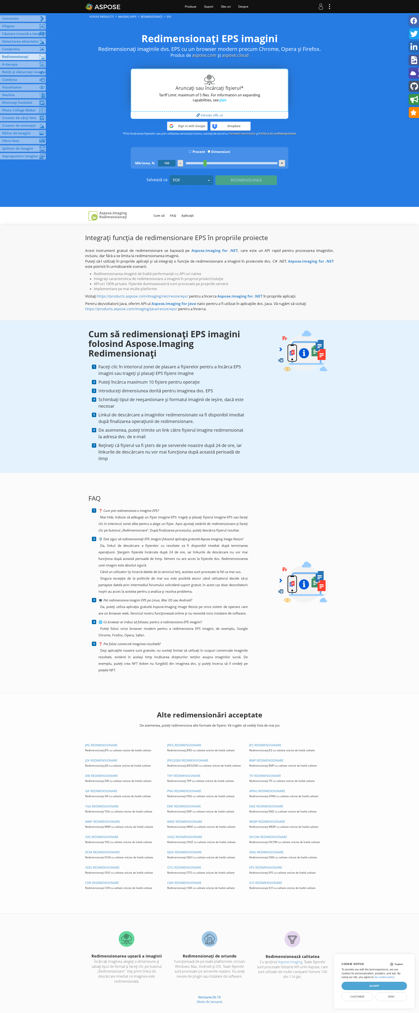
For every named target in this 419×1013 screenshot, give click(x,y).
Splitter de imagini (17, 148)
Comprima (11, 49)
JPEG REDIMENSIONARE (184, 745)
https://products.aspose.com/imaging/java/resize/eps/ (131, 308)
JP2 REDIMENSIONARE (265, 745)
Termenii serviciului (242, 133)
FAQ (173, 215)
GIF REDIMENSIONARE (101, 791)
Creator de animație (19, 125)
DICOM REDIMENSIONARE (268, 837)
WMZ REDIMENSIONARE (184, 821)
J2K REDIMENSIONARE (101, 760)
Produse (190, 6)
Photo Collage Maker (19, 110)
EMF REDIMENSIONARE (184, 806)
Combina (9, 79)
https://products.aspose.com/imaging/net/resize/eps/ (142, 296)
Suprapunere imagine (20, 156)
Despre (243, 6)
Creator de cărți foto (19, 118)
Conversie (10, 18)
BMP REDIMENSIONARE (266, 760)
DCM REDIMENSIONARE (102, 852)
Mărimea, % (145, 163)
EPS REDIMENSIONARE (265, 867)
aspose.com (204, 55)
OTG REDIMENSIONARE (184, 867)
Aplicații (187, 215)
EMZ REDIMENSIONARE (266, 806)
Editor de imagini (16, 133)
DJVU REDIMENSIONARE (184, 852)
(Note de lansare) (209, 1001)
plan (223, 100)
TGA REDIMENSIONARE (102, 806)
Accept (374, 986)
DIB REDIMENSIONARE (101, 776)
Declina (8, 95)
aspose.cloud (235, 55)
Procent (198, 151)
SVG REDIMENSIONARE (101, 837)
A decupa (9, 64)
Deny (391, 996)
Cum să (159, 215)
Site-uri (226, 6)
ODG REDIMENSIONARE (102, 867)
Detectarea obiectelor (20, 41)
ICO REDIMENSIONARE (265, 883)
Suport (208, 6)
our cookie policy (384, 977)
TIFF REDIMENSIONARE (184, 776)
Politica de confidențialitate (277, 133)
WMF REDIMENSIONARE (102, 821)
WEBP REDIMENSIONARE (267, 821)
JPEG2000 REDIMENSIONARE (187, 760)
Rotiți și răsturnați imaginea (24, 72)
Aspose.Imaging (290, 961)
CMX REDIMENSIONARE (184, 883)
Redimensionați (15, 56)
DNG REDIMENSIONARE (266, 852)
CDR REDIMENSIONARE (102, 883)
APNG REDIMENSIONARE (267, 791)
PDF (176, 180)
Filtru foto (10, 141)
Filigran (8, 26)
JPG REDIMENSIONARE (101, 745)
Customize (357, 996)
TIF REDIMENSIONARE (265, 776)
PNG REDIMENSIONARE (184, 791)
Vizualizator (12, 87)
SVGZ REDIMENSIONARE (184, 837)
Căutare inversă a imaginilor (24, 33)
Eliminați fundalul (17, 102)
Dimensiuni (220, 151)
